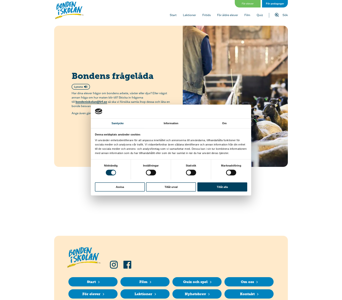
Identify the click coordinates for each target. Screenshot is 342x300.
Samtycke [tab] (118, 123)
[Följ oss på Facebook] (127, 265)
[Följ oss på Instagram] (114, 265)
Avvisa (120, 186)
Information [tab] (171, 123)
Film (247, 15)
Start (173, 15)
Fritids (206, 15)
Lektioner (189, 15)
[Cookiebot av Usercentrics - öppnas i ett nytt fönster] (231, 111)
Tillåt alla (222, 186)
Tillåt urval (171, 186)
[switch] (151, 172)
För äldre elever (227, 15)
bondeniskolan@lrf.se (91, 102)
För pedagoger (275, 3)
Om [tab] (224, 123)
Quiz (260, 15)
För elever (248, 3)
